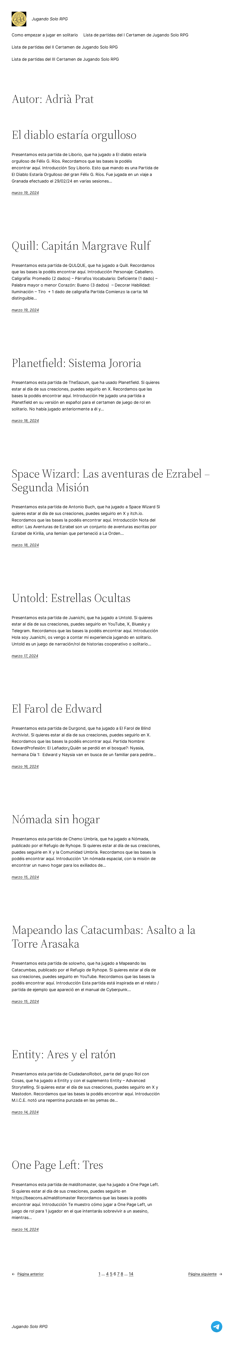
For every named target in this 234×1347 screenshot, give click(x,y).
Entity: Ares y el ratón (64, 1054)
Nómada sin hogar (56, 819)
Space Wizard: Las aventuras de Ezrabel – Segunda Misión (111, 480)
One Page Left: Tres (57, 1165)
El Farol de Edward (57, 708)
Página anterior (28, 1274)
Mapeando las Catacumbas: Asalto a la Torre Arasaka (104, 936)
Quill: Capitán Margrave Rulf (81, 245)
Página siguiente (205, 1274)
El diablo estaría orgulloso (74, 135)
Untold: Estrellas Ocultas (71, 598)
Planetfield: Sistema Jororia (76, 363)
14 (131, 1273)
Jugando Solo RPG (50, 18)
